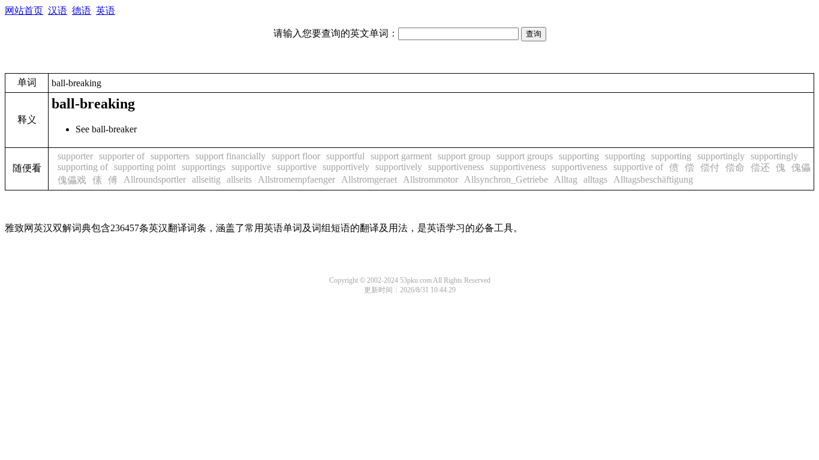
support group (464, 156)
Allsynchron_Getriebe (506, 179)
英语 (105, 10)
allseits (239, 179)
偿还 (760, 167)
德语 (81, 10)
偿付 (709, 167)
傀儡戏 (72, 180)
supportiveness (456, 167)
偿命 (735, 167)
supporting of (83, 167)
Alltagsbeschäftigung (653, 179)
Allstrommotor (430, 179)
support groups (524, 156)
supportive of (638, 167)
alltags (595, 179)
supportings (203, 167)
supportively (346, 167)
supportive (251, 167)
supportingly (721, 156)
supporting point (145, 167)
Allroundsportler (155, 179)
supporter (75, 156)
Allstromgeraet (369, 179)
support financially (230, 156)
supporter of (121, 156)
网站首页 (24, 10)
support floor (296, 156)
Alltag (565, 179)
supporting (579, 156)
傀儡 (801, 167)
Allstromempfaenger (296, 179)
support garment (401, 156)
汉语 (57, 10)
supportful (345, 156)
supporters (169, 156)
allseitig (206, 179)
